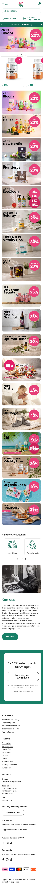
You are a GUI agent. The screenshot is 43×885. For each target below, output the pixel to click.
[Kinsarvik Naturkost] (20, 4)
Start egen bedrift (9, 765)
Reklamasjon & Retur (10, 729)
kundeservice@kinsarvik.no (13, 781)
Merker (4, 758)
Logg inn (5, 829)
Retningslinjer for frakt (11, 726)
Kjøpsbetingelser (8, 722)
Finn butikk (6, 743)
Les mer (10, 636)
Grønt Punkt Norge (27, 854)
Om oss (5, 755)
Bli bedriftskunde (20, 829)
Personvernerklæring (10, 719)
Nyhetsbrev (6, 768)
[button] (38, 4)
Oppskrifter (6, 749)
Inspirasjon (6, 752)
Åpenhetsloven (8, 732)
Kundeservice (7, 746)
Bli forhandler (7, 761)
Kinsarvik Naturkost (27, 879)
